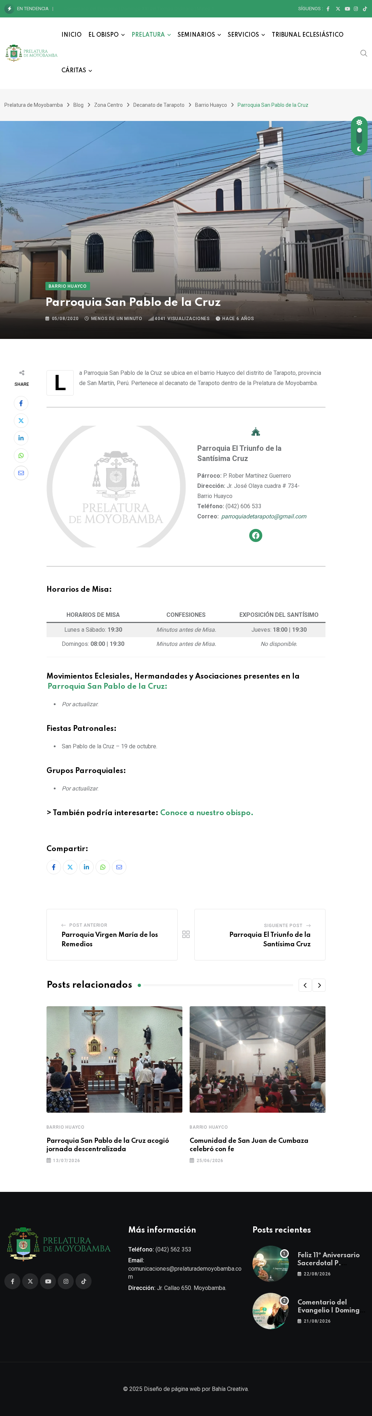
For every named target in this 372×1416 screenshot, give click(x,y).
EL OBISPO (103, 35)
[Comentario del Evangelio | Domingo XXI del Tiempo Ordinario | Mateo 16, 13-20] (270, 1311)
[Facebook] (255, 535)
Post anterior (88, 925)
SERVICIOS (243, 35)
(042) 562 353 (173, 1249)
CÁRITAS (73, 71)
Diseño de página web (172, 1388)
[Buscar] (364, 53)
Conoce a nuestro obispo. (207, 813)
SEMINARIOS (196, 35)
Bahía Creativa (230, 1388)
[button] (305, 985)
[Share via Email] (21, 473)
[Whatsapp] (21, 455)
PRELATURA (148, 35)
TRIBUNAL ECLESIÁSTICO (308, 35)
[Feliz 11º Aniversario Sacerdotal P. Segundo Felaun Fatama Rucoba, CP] (270, 1264)
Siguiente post (283, 925)
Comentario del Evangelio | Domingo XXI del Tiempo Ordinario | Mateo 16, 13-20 (147, 8)
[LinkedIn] (21, 438)
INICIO (71, 35)
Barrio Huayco (65, 1127)
